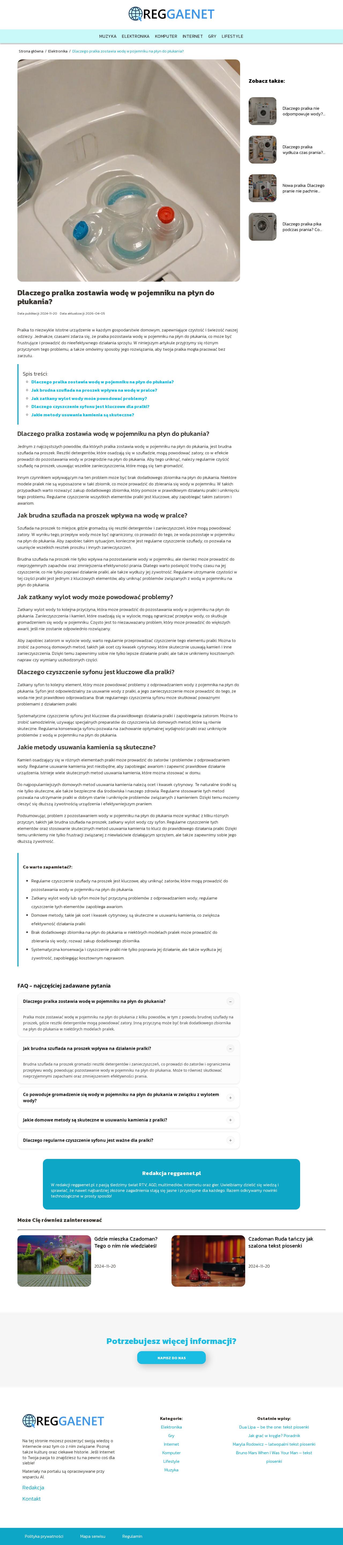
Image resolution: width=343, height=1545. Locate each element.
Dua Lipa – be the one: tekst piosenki (274, 1427)
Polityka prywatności (44, 1536)
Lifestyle (232, 36)
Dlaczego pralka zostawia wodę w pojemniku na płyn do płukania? (102, 382)
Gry (212, 36)
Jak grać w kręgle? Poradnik (274, 1435)
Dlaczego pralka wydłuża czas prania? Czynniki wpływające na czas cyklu (303, 149)
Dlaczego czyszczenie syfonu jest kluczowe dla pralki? (90, 406)
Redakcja (33, 1487)
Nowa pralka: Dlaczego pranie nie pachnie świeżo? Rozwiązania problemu (304, 188)
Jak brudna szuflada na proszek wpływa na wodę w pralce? (94, 390)
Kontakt (32, 1498)
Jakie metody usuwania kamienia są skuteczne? (82, 414)
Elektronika (136, 36)
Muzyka (108, 36)
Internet (193, 36)
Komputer (166, 36)
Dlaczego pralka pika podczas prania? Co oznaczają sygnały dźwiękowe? (302, 226)
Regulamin (132, 1536)
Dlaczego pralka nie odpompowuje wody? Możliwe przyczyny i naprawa (303, 111)
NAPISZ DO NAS (172, 1358)
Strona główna (31, 51)
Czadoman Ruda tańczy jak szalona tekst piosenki (281, 1242)
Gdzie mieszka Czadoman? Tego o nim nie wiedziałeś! (126, 1242)
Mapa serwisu (92, 1536)
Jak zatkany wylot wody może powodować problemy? (89, 398)
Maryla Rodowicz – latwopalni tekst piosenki (274, 1444)
